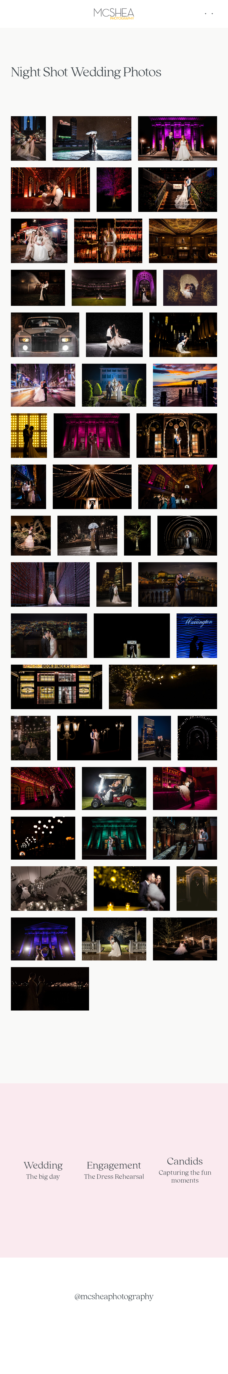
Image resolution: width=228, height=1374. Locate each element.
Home (11, 13)
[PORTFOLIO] (211, 14)
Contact (217, 13)
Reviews (19, 13)
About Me (15, 13)
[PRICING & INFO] (205, 14)
